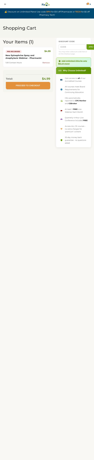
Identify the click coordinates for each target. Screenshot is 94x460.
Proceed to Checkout (28, 85)
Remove (46, 63)
